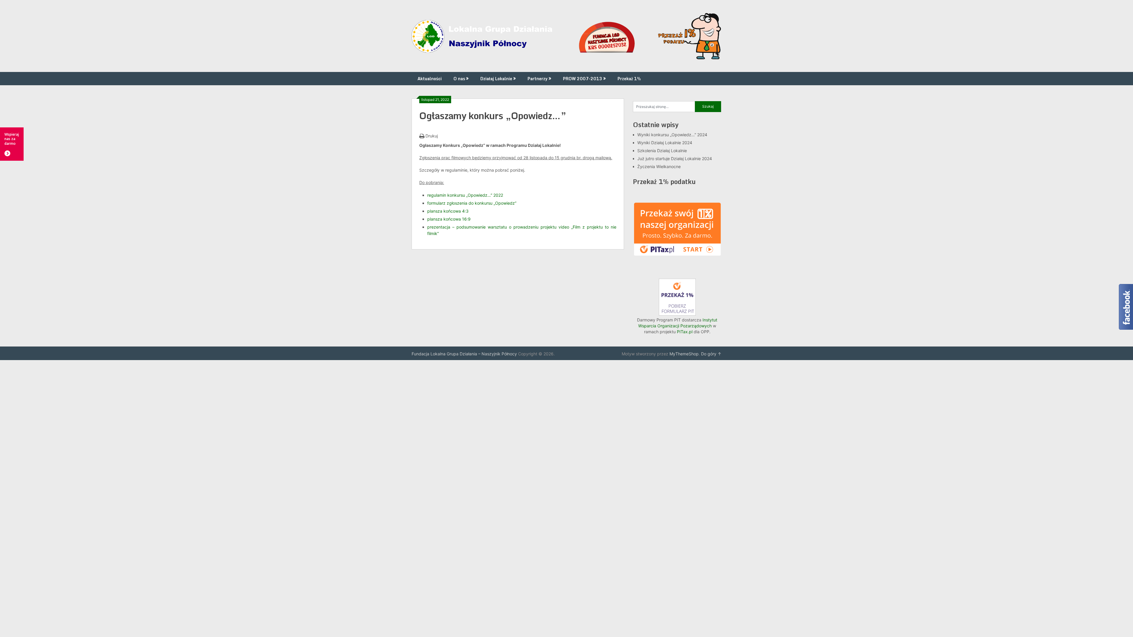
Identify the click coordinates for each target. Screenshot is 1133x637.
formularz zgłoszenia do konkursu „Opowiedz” (471, 203)
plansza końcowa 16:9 (449, 218)
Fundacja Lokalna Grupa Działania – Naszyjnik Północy (464, 353)
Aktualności (429, 78)
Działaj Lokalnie (496, 78)
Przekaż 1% (629, 78)
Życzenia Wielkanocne (659, 166)
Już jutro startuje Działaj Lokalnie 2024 (674, 158)
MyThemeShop (684, 353)
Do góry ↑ (711, 353)
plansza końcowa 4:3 (448, 211)
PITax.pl (684, 331)
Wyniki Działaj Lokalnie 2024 (664, 142)
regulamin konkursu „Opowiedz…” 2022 (465, 195)
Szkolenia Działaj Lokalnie (662, 150)
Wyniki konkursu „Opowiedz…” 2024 (672, 134)
